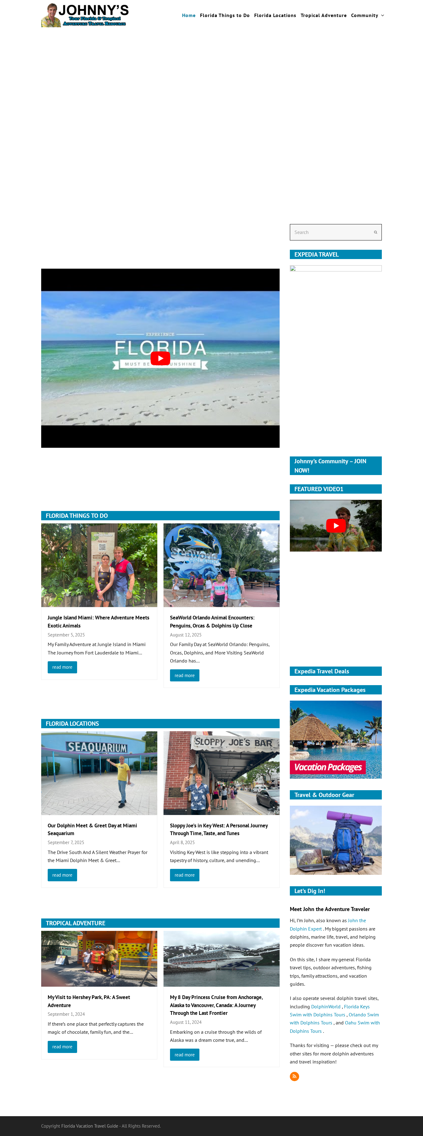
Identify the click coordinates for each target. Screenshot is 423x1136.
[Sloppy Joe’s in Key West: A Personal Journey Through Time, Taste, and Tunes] (222, 811)
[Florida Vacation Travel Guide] (85, 14)
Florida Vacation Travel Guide (89, 1126)
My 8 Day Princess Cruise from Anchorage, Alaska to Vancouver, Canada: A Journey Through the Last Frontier (216, 1005)
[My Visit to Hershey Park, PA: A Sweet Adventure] (99, 982)
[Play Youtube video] (160, 358)
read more (62, 667)
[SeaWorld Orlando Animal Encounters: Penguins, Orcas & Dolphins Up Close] (222, 603)
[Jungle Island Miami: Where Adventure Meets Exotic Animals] (99, 603)
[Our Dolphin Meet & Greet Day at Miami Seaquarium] (99, 811)
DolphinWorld (326, 1006)
